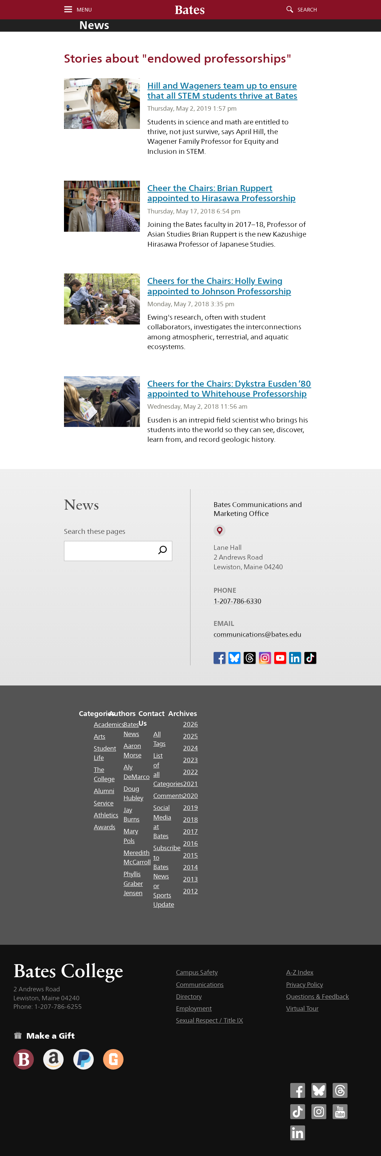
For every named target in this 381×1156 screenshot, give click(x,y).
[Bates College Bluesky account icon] (318, 1090)
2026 (190, 724)
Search (307, 10)
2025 (190, 736)
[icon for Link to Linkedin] (295, 658)
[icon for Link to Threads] (250, 658)
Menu (84, 10)
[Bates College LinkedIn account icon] (297, 1132)
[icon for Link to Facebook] (219, 658)
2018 (190, 819)
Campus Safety (197, 972)
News (94, 25)
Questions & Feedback (317, 996)
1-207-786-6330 (237, 601)
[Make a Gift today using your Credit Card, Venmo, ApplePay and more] (23, 1059)
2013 (190, 879)
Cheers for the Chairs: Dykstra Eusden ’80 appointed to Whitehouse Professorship (229, 389)
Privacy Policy (304, 984)
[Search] (163, 551)
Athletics (106, 815)
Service (103, 803)
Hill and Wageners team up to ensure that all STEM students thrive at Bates (222, 91)
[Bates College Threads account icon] (340, 1090)
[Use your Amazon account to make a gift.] (53, 1059)
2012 (190, 891)
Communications (200, 984)
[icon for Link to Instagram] (265, 658)
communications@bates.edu (257, 634)
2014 (190, 867)
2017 (190, 831)
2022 (190, 772)
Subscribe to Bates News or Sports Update (166, 876)
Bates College (68, 970)
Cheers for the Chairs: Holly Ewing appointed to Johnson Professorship (219, 286)
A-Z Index (299, 972)
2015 (190, 855)
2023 (190, 760)
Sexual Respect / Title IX (209, 1020)
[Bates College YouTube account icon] (340, 1111)
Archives (182, 713)
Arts (99, 736)
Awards (104, 827)
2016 (190, 843)
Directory (189, 996)
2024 (190, 748)
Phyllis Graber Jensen (133, 883)
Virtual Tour (302, 1008)
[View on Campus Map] (219, 530)
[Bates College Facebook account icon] (297, 1090)
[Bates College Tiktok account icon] (297, 1111)
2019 (190, 807)
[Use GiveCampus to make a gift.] (113, 1059)
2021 (190, 784)
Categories (97, 713)
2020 (190, 795)
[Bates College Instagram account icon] (318, 1111)
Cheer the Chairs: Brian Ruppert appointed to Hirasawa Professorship (221, 193)
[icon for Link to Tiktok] (310, 658)
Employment (194, 1008)
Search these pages (94, 531)
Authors (122, 713)
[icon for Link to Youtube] (280, 658)
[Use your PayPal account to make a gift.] (83, 1059)
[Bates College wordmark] (190, 10)
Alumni (104, 791)
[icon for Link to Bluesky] (234, 658)
